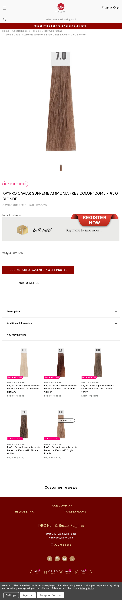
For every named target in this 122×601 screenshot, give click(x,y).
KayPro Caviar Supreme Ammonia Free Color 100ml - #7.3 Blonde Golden (23, 450)
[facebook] (49, 558)
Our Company (62, 505)
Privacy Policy (87, 588)
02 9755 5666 (62, 544)
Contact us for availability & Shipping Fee (38, 270)
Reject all (28, 595)
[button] (61, 311)
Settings (11, 595)
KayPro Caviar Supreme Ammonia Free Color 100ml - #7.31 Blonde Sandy (97, 388)
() (117, 7)
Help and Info (25, 511)
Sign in (108, 7)
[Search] (3, 19)
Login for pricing (15, 395)
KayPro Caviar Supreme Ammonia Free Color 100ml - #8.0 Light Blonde (60, 450)
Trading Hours (75, 511)
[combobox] (61, 19)
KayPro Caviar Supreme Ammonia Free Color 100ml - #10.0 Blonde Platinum (23, 388)
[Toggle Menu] (4, 8)
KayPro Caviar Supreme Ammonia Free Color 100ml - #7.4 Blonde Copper (60, 388)
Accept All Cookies (50, 595)
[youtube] (64, 558)
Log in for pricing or (11, 214)
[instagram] (57, 558)
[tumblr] (72, 558)
